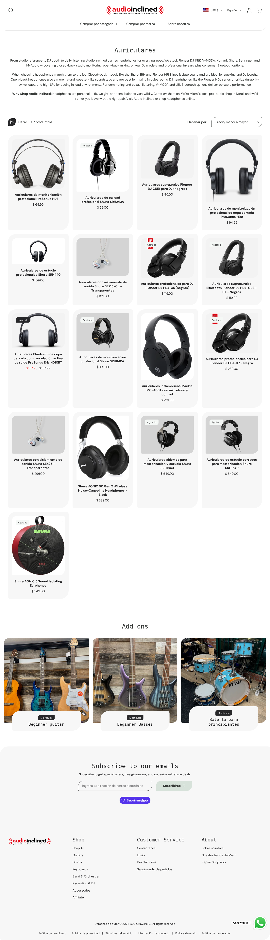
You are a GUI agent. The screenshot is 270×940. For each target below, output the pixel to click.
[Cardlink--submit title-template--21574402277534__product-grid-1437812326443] (167, 258)
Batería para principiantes (223, 722)
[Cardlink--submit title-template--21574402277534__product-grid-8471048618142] (38, 545)
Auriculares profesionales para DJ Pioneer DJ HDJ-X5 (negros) (167, 286)
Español (232, 10)
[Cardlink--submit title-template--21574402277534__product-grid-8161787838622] (232, 435)
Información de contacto (153, 933)
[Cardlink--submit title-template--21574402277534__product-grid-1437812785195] (38, 251)
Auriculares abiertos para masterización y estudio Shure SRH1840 (167, 464)
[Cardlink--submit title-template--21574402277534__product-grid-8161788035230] (38, 435)
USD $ (214, 10)
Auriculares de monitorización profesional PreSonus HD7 (38, 197)
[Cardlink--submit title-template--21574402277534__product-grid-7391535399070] (232, 333)
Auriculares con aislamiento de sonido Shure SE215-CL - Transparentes (103, 286)
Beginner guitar (46, 724)
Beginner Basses (135, 724)
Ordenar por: (197, 122)
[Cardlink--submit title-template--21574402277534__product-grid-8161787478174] (102, 332)
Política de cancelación (216, 933)
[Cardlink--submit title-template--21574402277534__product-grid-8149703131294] (167, 435)
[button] (99, 24)
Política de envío (185, 933)
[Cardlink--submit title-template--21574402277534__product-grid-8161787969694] (102, 257)
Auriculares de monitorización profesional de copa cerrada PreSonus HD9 (231, 212)
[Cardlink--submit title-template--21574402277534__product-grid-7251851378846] (167, 346)
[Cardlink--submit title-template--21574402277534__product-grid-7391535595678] (232, 258)
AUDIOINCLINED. (140, 924)
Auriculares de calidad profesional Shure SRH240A (102, 200)
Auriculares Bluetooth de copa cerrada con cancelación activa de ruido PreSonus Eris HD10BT (38, 358)
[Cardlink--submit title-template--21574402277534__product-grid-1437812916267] (102, 165)
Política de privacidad (86, 933)
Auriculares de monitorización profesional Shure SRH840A (102, 359)
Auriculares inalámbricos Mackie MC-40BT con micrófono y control (167, 390)
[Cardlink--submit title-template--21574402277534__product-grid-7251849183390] (232, 170)
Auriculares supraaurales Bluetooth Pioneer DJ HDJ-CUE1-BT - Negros (231, 288)
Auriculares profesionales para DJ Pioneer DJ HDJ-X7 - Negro (232, 361)
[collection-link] (46, 680)
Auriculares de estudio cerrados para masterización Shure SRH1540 (232, 464)
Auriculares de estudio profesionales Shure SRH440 (38, 272)
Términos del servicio (119, 933)
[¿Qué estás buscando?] (11, 10)
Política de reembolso (52, 933)
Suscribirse (172, 786)
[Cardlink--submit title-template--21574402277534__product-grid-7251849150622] (38, 330)
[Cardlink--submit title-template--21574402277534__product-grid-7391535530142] (167, 159)
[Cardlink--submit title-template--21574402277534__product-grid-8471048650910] (102, 448)
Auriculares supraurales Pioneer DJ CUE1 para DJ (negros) (167, 186)
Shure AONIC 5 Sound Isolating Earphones (38, 583)
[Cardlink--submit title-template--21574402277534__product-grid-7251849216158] (38, 164)
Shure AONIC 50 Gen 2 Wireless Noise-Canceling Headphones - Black (102, 490)
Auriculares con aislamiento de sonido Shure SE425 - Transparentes (38, 464)
